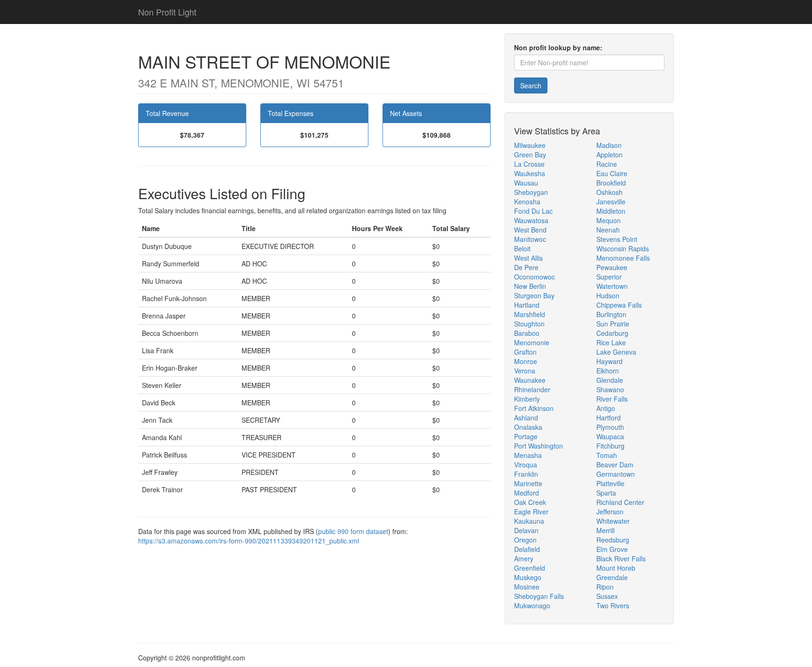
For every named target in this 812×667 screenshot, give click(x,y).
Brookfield (611, 182)
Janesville (610, 201)
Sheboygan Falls (539, 596)
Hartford (608, 417)
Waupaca (610, 436)
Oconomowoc (534, 276)
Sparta (606, 492)
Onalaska (528, 427)
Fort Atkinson (534, 408)
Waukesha (529, 173)
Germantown (615, 474)
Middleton (610, 211)
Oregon (525, 539)
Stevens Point (616, 239)
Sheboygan (531, 192)
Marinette (528, 483)
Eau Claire (611, 173)
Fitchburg (610, 445)
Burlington (611, 314)
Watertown (612, 286)
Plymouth (610, 427)
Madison (609, 145)
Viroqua (525, 464)
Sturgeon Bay (534, 295)
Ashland (526, 417)
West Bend (530, 229)
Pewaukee (611, 267)
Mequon (608, 220)
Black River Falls (621, 558)
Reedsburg (612, 539)
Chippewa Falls (619, 305)
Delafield (527, 549)
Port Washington (538, 445)
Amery (523, 558)
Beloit (522, 248)
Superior (609, 276)
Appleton (609, 154)
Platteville (610, 483)
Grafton (525, 352)
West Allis (528, 258)
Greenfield (529, 568)
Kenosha (527, 201)
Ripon (605, 586)
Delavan (526, 530)
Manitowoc (530, 239)
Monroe (525, 361)
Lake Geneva (616, 352)
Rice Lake (611, 342)
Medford (526, 492)
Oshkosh (609, 192)
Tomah (606, 455)
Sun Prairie (612, 323)
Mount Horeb (615, 568)
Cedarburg (612, 333)
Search (530, 85)
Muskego (527, 577)
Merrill (605, 530)
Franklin (526, 474)
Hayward (609, 361)
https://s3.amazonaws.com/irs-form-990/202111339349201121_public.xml (248, 540)
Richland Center (620, 502)
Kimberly (527, 398)
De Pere (526, 267)
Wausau (526, 182)
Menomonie (531, 342)
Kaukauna (529, 521)
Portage (526, 436)
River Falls (612, 398)
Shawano (610, 389)
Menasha (528, 455)
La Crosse (529, 164)
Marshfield (529, 314)
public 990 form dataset (353, 531)
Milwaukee (530, 145)
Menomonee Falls (623, 258)
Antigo (605, 408)
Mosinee (526, 586)
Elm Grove (612, 549)
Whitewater (613, 521)
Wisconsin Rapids (622, 248)
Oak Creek (530, 502)
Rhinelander (532, 389)
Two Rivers (612, 605)
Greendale (612, 577)
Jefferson (610, 511)
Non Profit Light (167, 12)
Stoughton (529, 323)
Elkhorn (607, 370)
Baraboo (526, 333)
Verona (524, 370)
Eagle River (531, 511)
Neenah (608, 229)
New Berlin (530, 286)
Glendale (609, 380)
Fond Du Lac (533, 211)
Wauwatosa (531, 220)
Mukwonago (532, 605)
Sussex (607, 596)
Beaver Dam (614, 464)
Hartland (526, 305)
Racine (606, 164)
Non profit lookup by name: (558, 47)
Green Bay (530, 154)
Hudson (607, 295)
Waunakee (530, 380)
